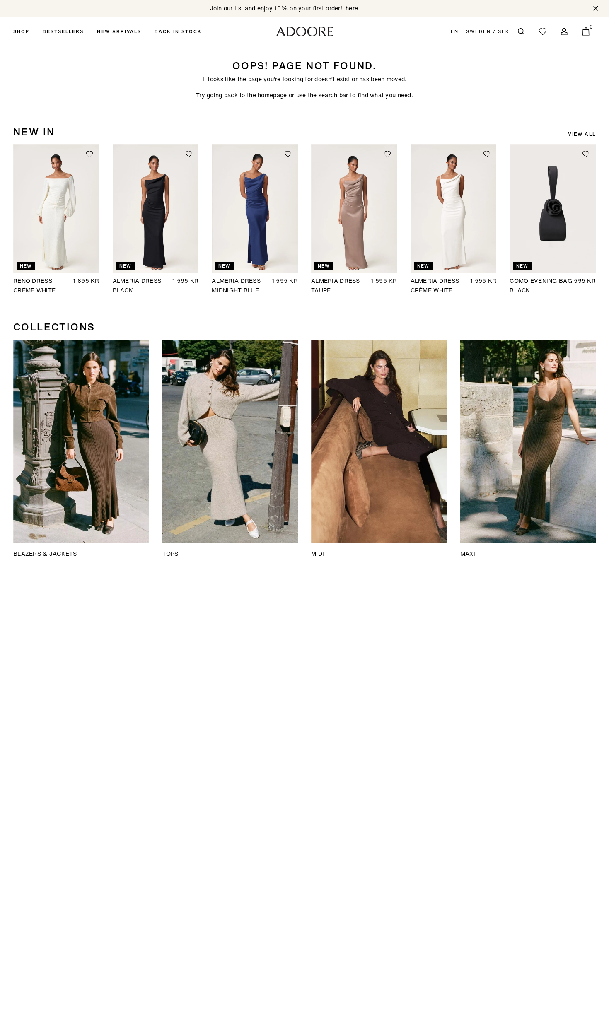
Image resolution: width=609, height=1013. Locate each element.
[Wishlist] (543, 31)
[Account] (564, 31)
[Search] (521, 31)
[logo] (304, 31)
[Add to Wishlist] (89, 154)
